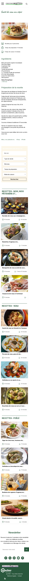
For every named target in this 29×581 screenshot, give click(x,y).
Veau (18, 139)
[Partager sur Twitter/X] (2, 16)
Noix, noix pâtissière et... (8, 139)
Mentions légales (11, 576)
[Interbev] (6, 570)
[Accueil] (14, 3)
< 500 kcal (4, 81)
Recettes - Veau (10, 306)
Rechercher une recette (12, 149)
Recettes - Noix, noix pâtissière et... (13, 192)
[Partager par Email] (2, 21)
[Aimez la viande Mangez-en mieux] (10, 566)
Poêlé (23, 139)
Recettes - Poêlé (10, 418)
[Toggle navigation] (2, 4)
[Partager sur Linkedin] (2, 19)
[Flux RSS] (16, 578)
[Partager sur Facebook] (2, 18)
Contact (20, 576)
